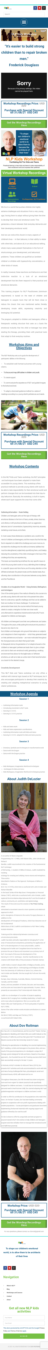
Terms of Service (16, 1331)
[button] (24, 22)
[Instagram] (44, 8)
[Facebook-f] (35, 8)
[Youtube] (40, 8)
